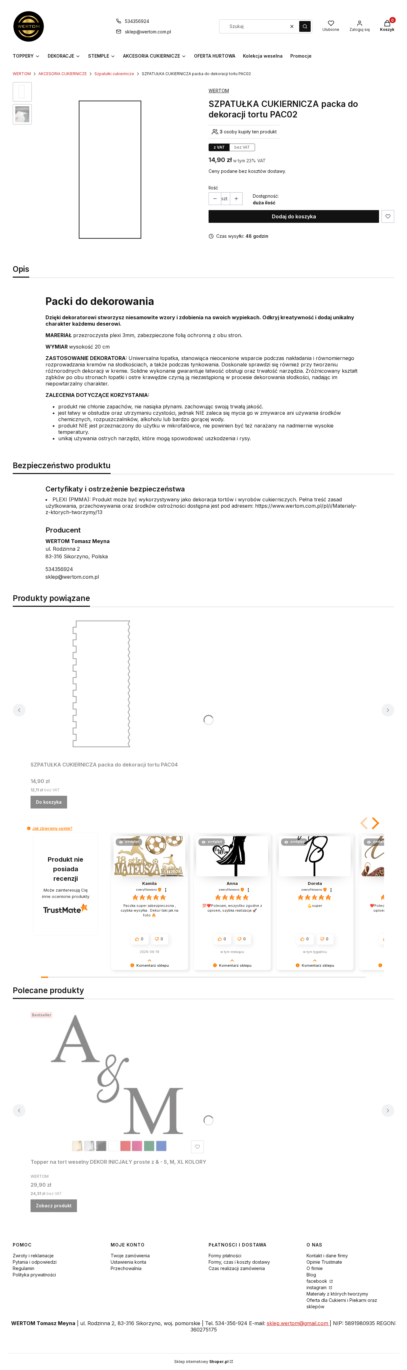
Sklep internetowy (201, 1361)
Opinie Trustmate (324, 1262)
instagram (317, 1287)
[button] (305, 26)
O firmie (315, 1268)
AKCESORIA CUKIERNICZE (62, 73)
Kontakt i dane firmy (327, 1255)
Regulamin (23, 1268)
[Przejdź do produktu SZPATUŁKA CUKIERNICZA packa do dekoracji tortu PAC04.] (110, 685)
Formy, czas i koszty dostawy (239, 1262)
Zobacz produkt (54, 1205)
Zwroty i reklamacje (33, 1255)
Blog (311, 1274)
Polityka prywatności (34, 1274)
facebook (317, 1281)
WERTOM (22, 73)
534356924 (137, 21)
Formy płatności (225, 1255)
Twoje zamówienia (130, 1255)
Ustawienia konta (128, 1262)
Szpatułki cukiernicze (114, 73)
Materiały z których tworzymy (337, 1293)
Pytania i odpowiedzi (35, 1262)
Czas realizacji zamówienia (237, 1268)
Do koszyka (49, 802)
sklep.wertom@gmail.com (298, 1323)
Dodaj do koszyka (294, 216)
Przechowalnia (126, 1268)
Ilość (213, 187)
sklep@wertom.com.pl (148, 31)
